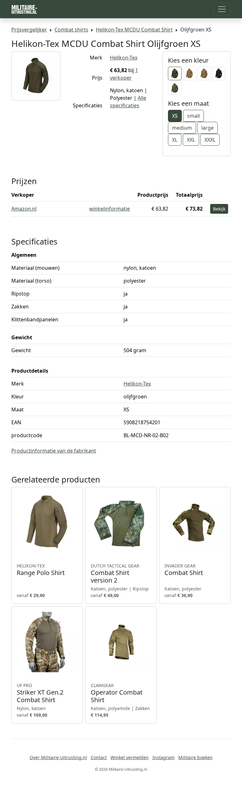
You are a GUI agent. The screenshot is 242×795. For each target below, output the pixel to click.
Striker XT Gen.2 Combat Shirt (40, 693)
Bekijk (219, 209)
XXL (191, 139)
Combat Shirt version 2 (115, 573)
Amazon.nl (24, 208)
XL (174, 139)
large (207, 127)
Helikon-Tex (123, 57)
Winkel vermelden (130, 757)
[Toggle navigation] (222, 9)
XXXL (210, 139)
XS (175, 115)
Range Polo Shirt (41, 570)
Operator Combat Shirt (116, 693)
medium (182, 127)
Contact (99, 757)
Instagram (164, 757)
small (193, 115)
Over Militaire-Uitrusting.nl (58, 757)
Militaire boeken (195, 757)
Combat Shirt (183, 570)
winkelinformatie (109, 208)
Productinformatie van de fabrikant (53, 450)
